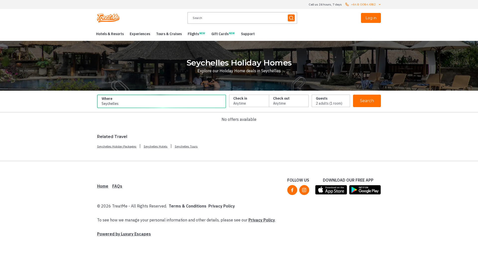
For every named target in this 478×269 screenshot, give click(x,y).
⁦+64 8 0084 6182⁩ (363, 4)
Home (102, 186)
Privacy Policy (221, 205)
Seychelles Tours (186, 146)
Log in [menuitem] (370, 18)
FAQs (117, 186)
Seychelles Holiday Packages (116, 146)
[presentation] (242, 17)
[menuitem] (110, 34)
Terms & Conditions (187, 205)
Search (367, 100)
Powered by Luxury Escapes (124, 233)
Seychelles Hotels (156, 146)
